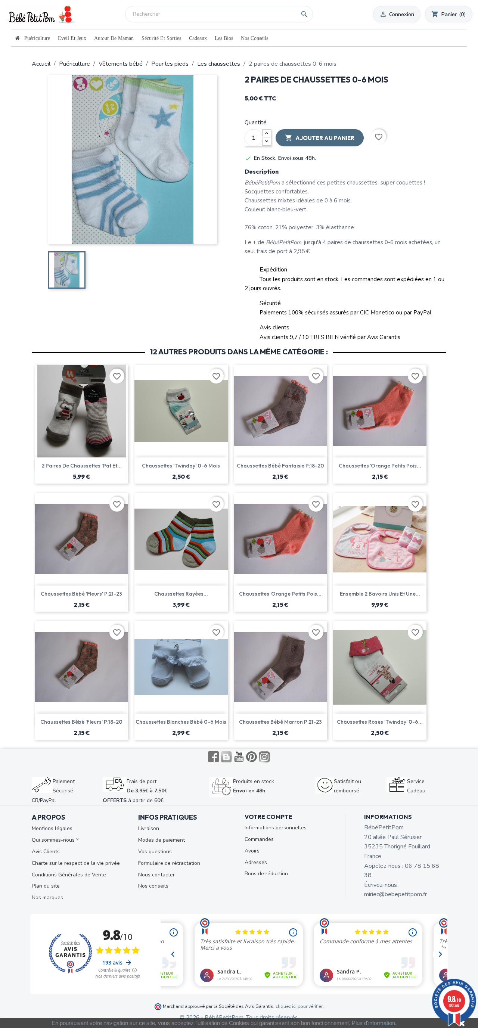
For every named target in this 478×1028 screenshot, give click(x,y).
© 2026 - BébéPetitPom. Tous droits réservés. (239, 1017)
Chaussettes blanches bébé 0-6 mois (181, 721)
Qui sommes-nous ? (55, 840)
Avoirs (252, 850)
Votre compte (268, 816)
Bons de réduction (266, 873)
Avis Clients (46, 851)
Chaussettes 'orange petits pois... (380, 465)
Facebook (213, 757)
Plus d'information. (374, 1023)
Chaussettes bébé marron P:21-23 (280, 721)
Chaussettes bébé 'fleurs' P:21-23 (81, 593)
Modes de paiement (161, 840)
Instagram (264, 757)
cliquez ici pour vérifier (299, 1006)
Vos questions (155, 851)
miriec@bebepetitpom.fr (395, 894)
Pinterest (251, 757)
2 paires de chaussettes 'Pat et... (81, 465)
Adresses (256, 862)
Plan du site (46, 885)
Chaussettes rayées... (181, 593)
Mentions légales (52, 828)
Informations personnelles (276, 827)
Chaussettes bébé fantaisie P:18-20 (280, 465)
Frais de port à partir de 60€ (135, 791)
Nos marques (47, 897)
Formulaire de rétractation (169, 863)
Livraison (148, 828)
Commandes (259, 839)
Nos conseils (153, 885)
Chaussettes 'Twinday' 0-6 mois (181, 465)
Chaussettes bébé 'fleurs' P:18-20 (81, 721)
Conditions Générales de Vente (69, 874)
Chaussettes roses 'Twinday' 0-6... (380, 721)
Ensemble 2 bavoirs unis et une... (380, 593)
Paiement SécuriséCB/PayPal (53, 791)
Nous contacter (156, 874)
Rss (226, 757)
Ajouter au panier (319, 138)
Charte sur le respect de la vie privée (76, 863)
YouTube (239, 757)
